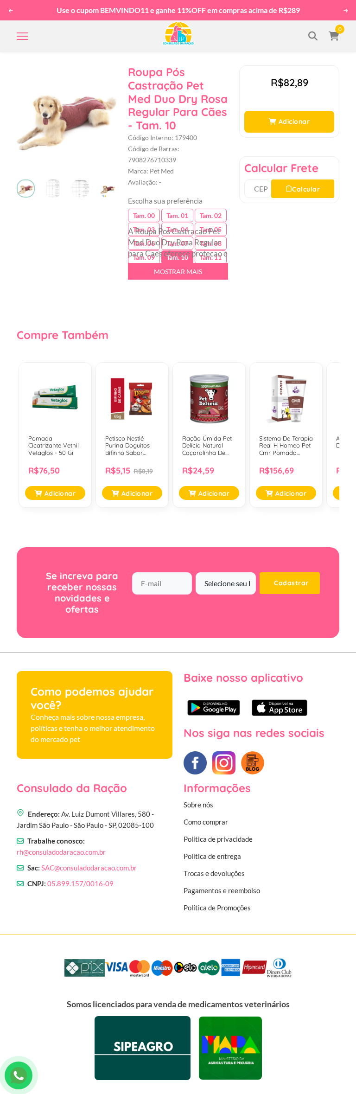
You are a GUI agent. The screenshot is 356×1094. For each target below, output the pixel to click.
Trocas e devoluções (214, 873)
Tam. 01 (177, 215)
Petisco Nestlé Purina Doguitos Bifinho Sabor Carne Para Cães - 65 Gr (131, 446)
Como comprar (206, 822)
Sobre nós (198, 804)
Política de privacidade (218, 839)
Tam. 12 (144, 271)
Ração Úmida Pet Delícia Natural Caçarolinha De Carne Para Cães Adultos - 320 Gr (207, 446)
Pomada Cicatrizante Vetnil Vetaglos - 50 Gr (53, 445)
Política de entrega (212, 856)
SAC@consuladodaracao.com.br (89, 868)
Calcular (306, 189)
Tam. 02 (211, 215)
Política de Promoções (217, 907)
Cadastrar (291, 583)
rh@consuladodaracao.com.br (61, 852)
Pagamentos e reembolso (222, 890)
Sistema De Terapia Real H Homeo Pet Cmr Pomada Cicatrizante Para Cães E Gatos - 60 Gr (286, 446)
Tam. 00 (144, 215)
